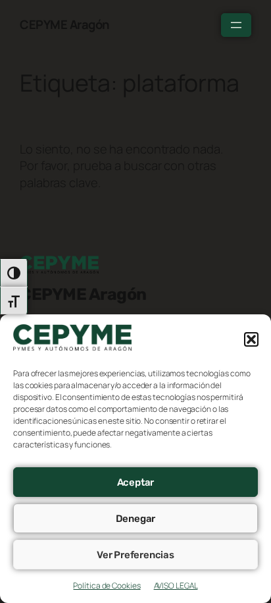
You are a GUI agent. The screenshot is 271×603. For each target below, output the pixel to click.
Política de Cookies (106, 585)
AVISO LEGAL (176, 585)
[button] (251, 339)
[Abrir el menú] (236, 25)
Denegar (136, 519)
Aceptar (136, 482)
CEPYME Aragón (64, 24)
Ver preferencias (135, 555)
